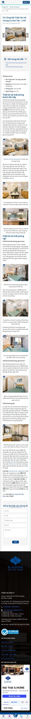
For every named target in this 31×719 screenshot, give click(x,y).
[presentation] (5, 35)
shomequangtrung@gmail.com (13, 610)
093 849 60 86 (13, 471)
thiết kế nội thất (14, 464)
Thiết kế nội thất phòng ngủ (14, 67)
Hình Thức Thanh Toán (8, 650)
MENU (25, 2)
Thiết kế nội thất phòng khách (12, 159)
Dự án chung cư (15, 7)
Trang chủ (5, 7)
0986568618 (15, 607)
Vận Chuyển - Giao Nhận (8, 654)
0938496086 (7, 607)
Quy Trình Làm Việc (7, 642)
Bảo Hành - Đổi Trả (7, 646)
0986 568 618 (22, 471)
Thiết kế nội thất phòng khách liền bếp (16, 64)
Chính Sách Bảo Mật (7, 658)
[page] (3, 716)
